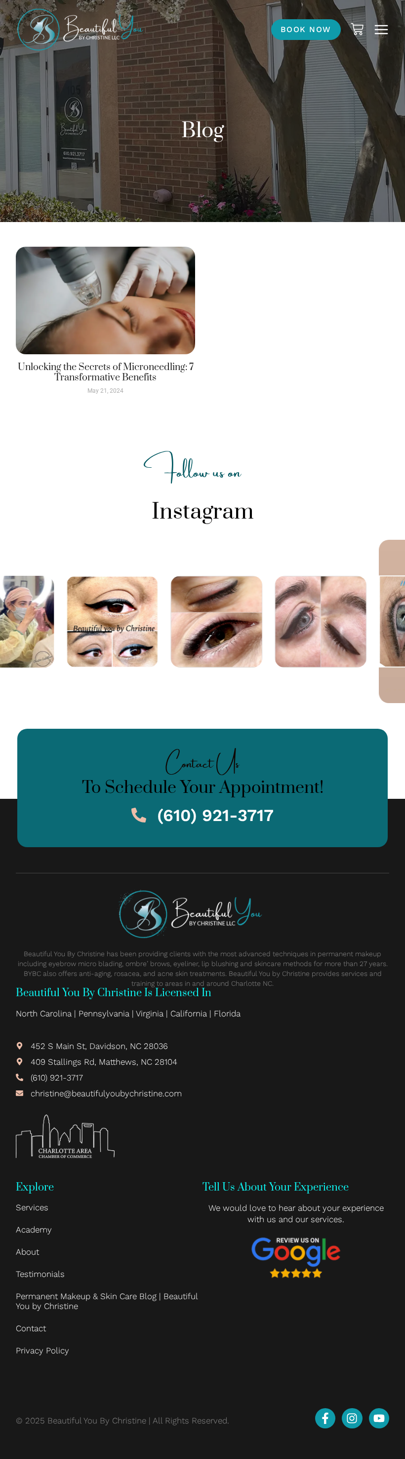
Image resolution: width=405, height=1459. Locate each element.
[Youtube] (379, 1418)
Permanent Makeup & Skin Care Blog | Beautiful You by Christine (107, 1301)
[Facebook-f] (325, 1418)
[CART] (357, 29)
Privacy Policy (42, 1350)
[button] (381, 29)
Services (32, 1207)
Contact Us (202, 760)
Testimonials (40, 1274)
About (27, 1252)
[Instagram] (352, 1418)
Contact (31, 1328)
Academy (34, 1230)
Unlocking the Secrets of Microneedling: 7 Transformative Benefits (106, 372)
